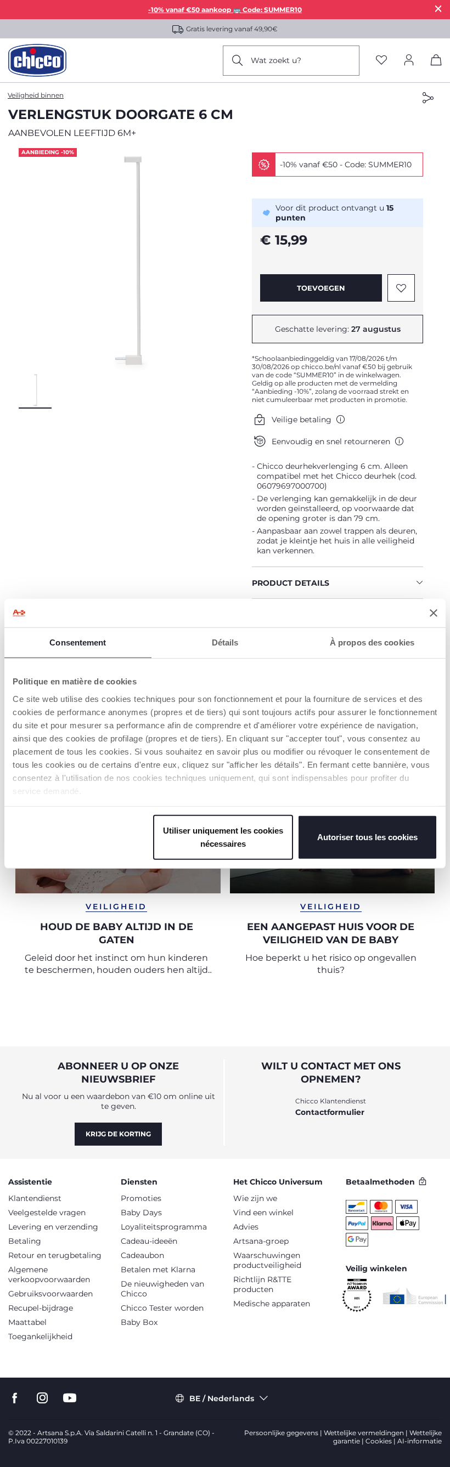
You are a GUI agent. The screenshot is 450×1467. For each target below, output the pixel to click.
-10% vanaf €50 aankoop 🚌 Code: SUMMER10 (225, 9)
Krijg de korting (118, 1134)
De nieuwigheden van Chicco (162, 1289)
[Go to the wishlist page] (381, 60)
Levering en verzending (53, 1227)
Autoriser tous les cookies (367, 837)
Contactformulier (329, 1112)
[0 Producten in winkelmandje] (436, 62)
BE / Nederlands (221, 1398)
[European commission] (414, 1296)
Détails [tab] (225, 642)
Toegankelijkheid (40, 1336)
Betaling (24, 1241)
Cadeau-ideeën (149, 1241)
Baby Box (139, 1322)
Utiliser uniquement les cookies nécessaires (223, 837)
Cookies (378, 1441)
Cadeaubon (142, 1255)
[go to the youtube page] (69, 1398)
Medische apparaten (271, 1304)
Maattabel (27, 1322)
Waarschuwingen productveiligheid (267, 1260)
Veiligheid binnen (36, 95)
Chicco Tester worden (162, 1308)
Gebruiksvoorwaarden (50, 1294)
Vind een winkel (263, 1212)
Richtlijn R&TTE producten (262, 1284)
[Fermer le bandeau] (433, 613)
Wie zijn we (255, 1198)
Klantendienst (34, 1198)
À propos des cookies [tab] (372, 642)
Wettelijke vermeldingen (364, 1433)
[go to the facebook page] (14, 1398)
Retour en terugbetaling (55, 1255)
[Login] (408, 60)
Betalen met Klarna (158, 1270)
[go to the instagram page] (42, 1398)
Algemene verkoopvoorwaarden (49, 1274)
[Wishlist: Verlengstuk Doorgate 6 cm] (401, 288)
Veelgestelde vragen (47, 1212)
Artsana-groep (261, 1241)
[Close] (438, 8)
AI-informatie (419, 1441)
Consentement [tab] (77, 642)
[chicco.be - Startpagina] (37, 60)
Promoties (141, 1198)
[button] (131, 260)
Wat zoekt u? (276, 60)
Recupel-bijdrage (40, 1308)
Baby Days (141, 1212)
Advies (245, 1227)
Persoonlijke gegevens (281, 1433)
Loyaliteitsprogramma (164, 1227)
